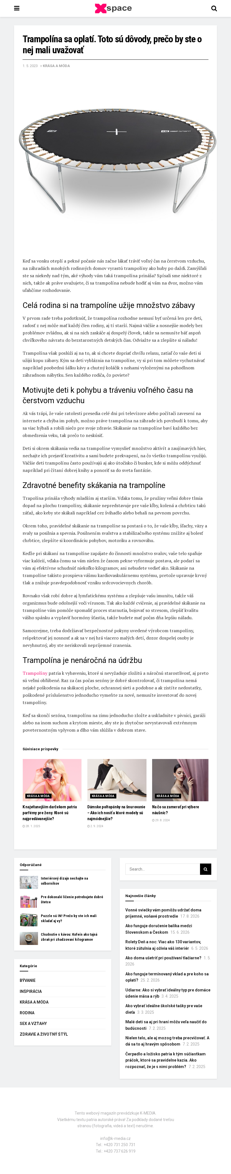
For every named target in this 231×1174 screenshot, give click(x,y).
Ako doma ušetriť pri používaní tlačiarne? (163, 958)
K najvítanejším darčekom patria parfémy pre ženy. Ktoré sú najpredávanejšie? (50, 812)
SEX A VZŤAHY (33, 1023)
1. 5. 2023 (30, 66)
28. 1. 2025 (32, 826)
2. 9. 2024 (96, 826)
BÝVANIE (27, 980)
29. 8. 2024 (162, 820)
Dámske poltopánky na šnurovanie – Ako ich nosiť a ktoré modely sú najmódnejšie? (116, 812)
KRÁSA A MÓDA (56, 66)
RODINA (27, 1013)
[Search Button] (205, 869)
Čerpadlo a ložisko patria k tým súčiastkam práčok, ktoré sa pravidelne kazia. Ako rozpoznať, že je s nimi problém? (165, 1060)
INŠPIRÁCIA (31, 991)
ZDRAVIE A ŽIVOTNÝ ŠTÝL (44, 1034)
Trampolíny (35, 673)
